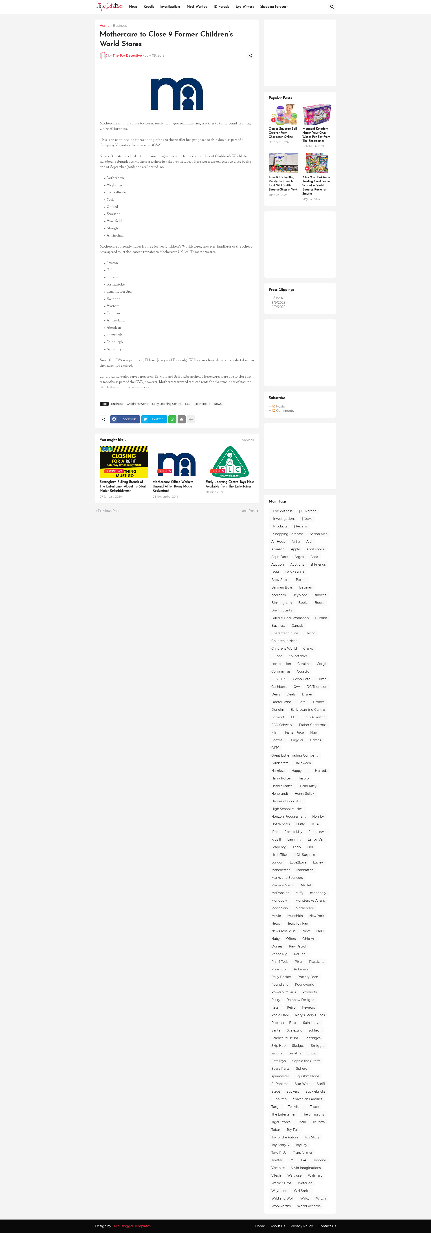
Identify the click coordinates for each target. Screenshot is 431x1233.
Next (306, 931)
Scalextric (294, 1030)
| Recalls (300, 526)
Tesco (314, 1107)
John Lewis (317, 832)
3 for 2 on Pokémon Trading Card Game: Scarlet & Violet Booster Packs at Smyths (316, 185)
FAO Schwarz (281, 725)
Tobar (275, 1130)
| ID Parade (307, 511)
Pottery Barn (308, 977)
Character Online (284, 633)
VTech (276, 1175)
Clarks (308, 648)
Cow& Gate (301, 679)
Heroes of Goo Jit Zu (287, 801)
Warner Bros (281, 1183)
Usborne (319, 1160)
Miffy (299, 893)
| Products (279, 526)
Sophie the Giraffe (306, 1061)
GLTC (275, 748)
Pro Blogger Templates (132, 1226)
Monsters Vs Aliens (310, 901)
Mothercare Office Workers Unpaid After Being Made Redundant (173, 486)
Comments (284, 411)
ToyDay (301, 1145)
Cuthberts (279, 687)
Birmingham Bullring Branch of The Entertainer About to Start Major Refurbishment (123, 486)
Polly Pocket (281, 977)
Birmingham (281, 603)
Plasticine (316, 962)
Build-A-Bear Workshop (290, 618)
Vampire (278, 1168)
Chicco (310, 633)
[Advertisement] (302, 52)
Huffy (300, 824)
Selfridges (313, 1038)
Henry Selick (304, 794)
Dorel (302, 702)
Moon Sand (280, 908)
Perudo (300, 954)
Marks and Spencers (287, 878)
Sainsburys (311, 1023)
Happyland (300, 771)
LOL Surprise (305, 855)
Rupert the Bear (284, 1023)
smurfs (276, 1053)
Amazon (277, 549)
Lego (297, 847)
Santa (275, 1030)
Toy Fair (293, 1130)
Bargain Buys (282, 587)
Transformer (302, 1153)
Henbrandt (279, 794)
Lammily (294, 839)
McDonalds (280, 893)
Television (295, 1107)
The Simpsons (313, 1114)
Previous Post (109, 511)
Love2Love (298, 862)
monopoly (318, 893)
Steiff (321, 1084)
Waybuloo (279, 1191)
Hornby (318, 817)
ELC (188, 403)
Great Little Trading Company (294, 755)
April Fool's (315, 549)
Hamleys (278, 771)
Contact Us (327, 1226)
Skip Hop (278, 1046)
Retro (291, 1007)
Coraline (303, 664)
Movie (276, 916)
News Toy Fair (297, 923)
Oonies (276, 946)
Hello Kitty (308, 786)
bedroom (278, 595)
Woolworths (281, 1206)
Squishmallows (307, 1076)
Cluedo (276, 656)
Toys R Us (278, 1153)
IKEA (315, 824)
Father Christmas (312, 725)
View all (248, 440)
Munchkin (295, 916)
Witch (321, 1198)
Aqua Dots (279, 557)
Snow (312, 1053)
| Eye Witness (281, 511)
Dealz (291, 694)
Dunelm (277, 710)
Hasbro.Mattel (282, 786)
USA (302, 1160)
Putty (275, 1000)
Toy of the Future (284, 1137)
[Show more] (191, 419)
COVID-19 (278, 679)
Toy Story (312, 1137)
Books (303, 603)
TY (291, 1160)
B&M (275, 572)
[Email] (182, 419)
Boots (319, 603)
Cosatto (303, 671)
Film (275, 733)
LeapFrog (278, 847)
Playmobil (279, 969)
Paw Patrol (297, 946)
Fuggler (297, 740)
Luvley (318, 862)
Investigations (170, 7)
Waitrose (294, 1175)
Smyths (295, 1053)
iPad (274, 832)
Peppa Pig (279, 954)
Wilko (305, 1198)
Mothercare (202, 403)
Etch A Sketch (314, 717)
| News (307, 519)
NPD (320, 931)
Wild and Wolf (282, 1198)
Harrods (321, 771)
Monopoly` (280, 901)
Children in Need (284, 641)
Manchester (280, 870)
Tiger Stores (280, 1122)
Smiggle (317, 1046)
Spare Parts (280, 1069)
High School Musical (287, 809)
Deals (275, 694)
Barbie (301, 580)
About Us (277, 1226)
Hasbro (303, 778)
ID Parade (221, 7)
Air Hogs (278, 542)
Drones (318, 702)
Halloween (303, 763)
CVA (297, 687)
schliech (315, 1030)
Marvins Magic (282, 885)
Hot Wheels (280, 824)
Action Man (319, 534)
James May (293, 832)
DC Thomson (317, 687)
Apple (295, 549)
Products (309, 992)
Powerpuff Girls (283, 992)
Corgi (321, 664)
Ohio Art (309, 939)
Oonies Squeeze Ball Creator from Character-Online (283, 133)
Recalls (149, 7)
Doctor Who (281, 702)
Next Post (248, 511)
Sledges (298, 1046)
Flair (313, 733)
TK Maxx (318, 1122)
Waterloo (305, 1183)
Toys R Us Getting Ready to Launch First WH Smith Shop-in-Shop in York (283, 183)
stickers (293, 1091)
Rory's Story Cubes (310, 1015)
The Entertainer (283, 1114)
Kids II (276, 839)
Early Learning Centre (166, 403)
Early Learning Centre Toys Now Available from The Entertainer (230, 484)
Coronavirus (280, 671)
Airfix (296, 542)
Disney (307, 694)
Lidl (310, 847)
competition (281, 664)
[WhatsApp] (172, 419)
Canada (297, 626)
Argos (299, 557)
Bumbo (321, 618)
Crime (321, 679)
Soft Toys (278, 1061)
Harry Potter (281, 778)
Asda (314, 557)
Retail (275, 1007)
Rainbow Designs (300, 1000)
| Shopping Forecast (287, 534)
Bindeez (320, 595)
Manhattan (304, 870)
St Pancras (279, 1084)
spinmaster (280, 1076)
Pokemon (301, 969)
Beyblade (299, 595)
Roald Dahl (280, 1015)
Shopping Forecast (274, 7)
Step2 (275, 1091)
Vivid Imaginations (306, 1168)
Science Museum (284, 1038)
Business (120, 26)
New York (316, 916)
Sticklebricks (315, 1091)
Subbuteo (279, 1099)
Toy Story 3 (280, 1145)
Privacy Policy (302, 1226)
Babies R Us (294, 572)
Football (277, 740)
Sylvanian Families (307, 1099)
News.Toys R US (283, 931)
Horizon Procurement (288, 817)
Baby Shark (280, 580)
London (277, 862)
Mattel (306, 885)
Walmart (315, 1175)
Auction (277, 564)
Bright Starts (281, 610)
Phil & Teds (279, 962)
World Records (309, 1206)
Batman (305, 587)
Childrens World (137, 403)
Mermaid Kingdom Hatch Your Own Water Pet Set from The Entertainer (316, 135)
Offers (291, 939)
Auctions (297, 564)
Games (315, 740)
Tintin (301, 1122)
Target (276, 1107)
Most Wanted (197, 7)
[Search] (332, 7)
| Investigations (283, 519)
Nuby (275, 939)
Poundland (279, 985)
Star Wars (302, 1084)
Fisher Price (294, 733)
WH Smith (302, 1191)
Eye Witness (245, 7)
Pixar (299, 962)
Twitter (277, 1160)
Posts (280, 406)
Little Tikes (279, 855)
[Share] (250, 55)
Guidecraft (279, 763)
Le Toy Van (316, 839)
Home (104, 26)
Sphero (301, 1069)
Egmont (277, 717)
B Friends (318, 564)
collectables (298, 656)
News (133, 7)
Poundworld (304, 985)
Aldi (309, 542)
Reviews (308, 1007)
